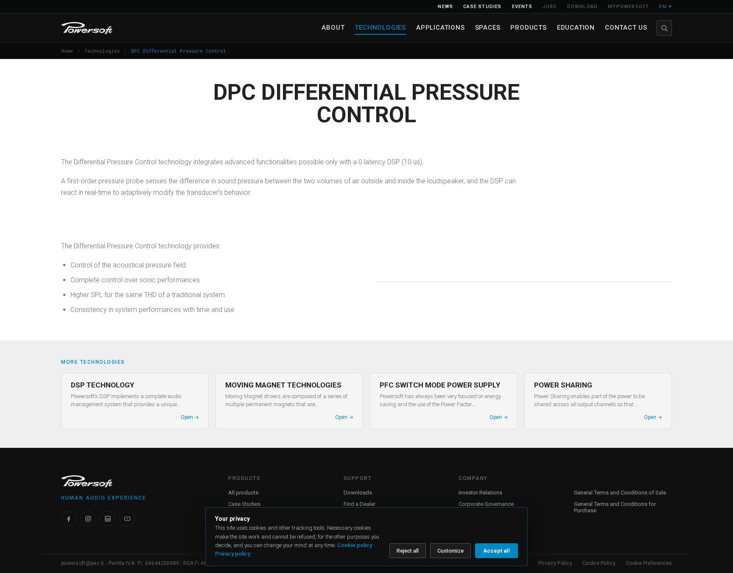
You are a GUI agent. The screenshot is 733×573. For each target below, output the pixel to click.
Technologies (380, 27)
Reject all (408, 551)
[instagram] (88, 518)
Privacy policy (232, 554)
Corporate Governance (486, 504)
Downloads (358, 492)
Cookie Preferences (649, 563)
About (333, 27)
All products (243, 492)
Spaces (488, 27)
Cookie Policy (598, 563)
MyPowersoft (628, 6)
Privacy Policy (555, 563)
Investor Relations (480, 492)
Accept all (496, 551)
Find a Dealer (359, 504)
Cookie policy (354, 545)
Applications (440, 27)
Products (528, 27)
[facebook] (68, 518)
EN (665, 6)
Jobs (550, 6)
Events (522, 6)
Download (582, 6)
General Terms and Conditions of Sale (620, 492)
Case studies (482, 6)
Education (576, 27)
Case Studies (244, 504)
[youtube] (127, 518)
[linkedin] (107, 518)
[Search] (664, 28)
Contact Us (626, 27)
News (445, 6)
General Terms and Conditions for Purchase (615, 507)
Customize (450, 551)
